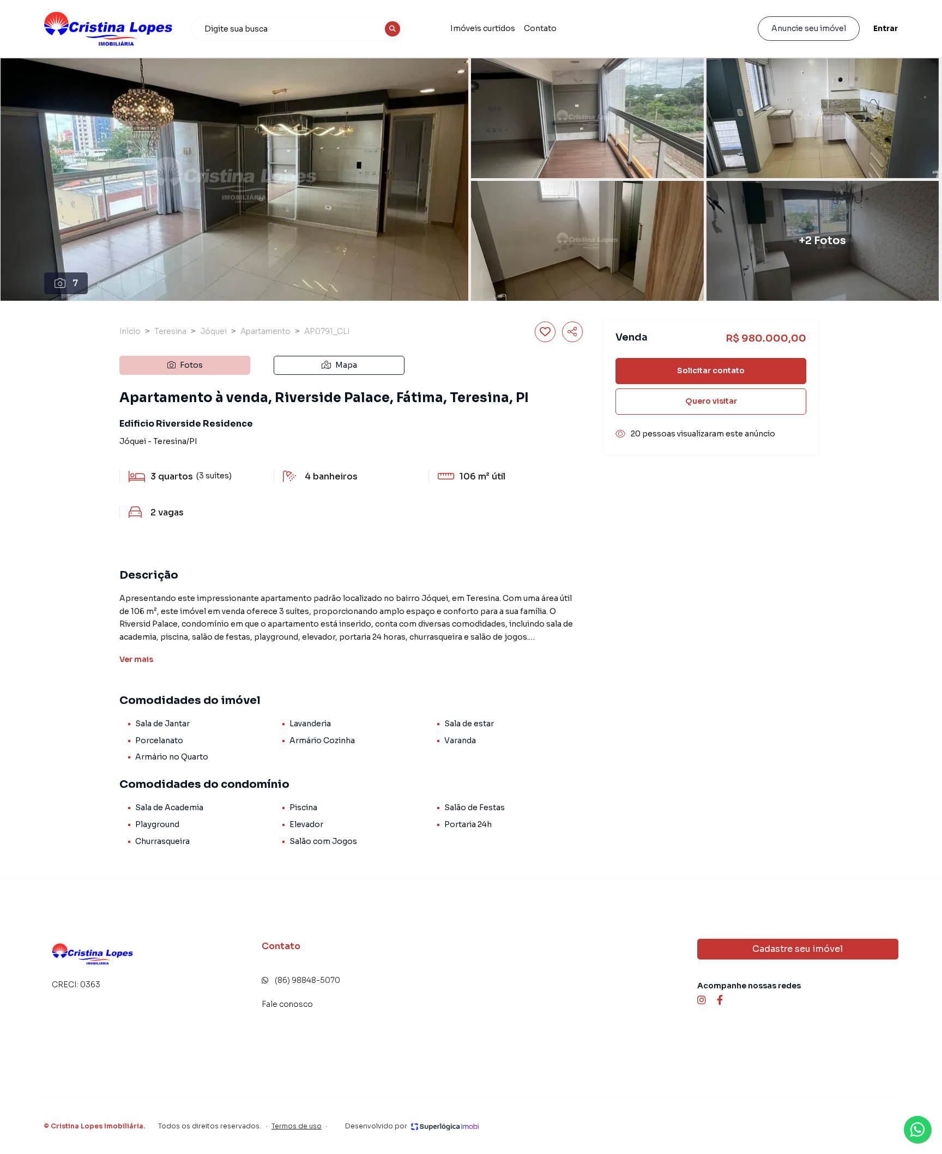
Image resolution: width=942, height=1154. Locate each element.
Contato (540, 28)
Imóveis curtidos (482, 28)
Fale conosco (287, 1004)
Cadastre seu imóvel (797, 949)
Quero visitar (711, 401)
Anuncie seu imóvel (808, 28)
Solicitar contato (711, 370)
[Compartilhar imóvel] (572, 331)
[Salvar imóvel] (545, 331)
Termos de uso (296, 1126)
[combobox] (297, 29)
